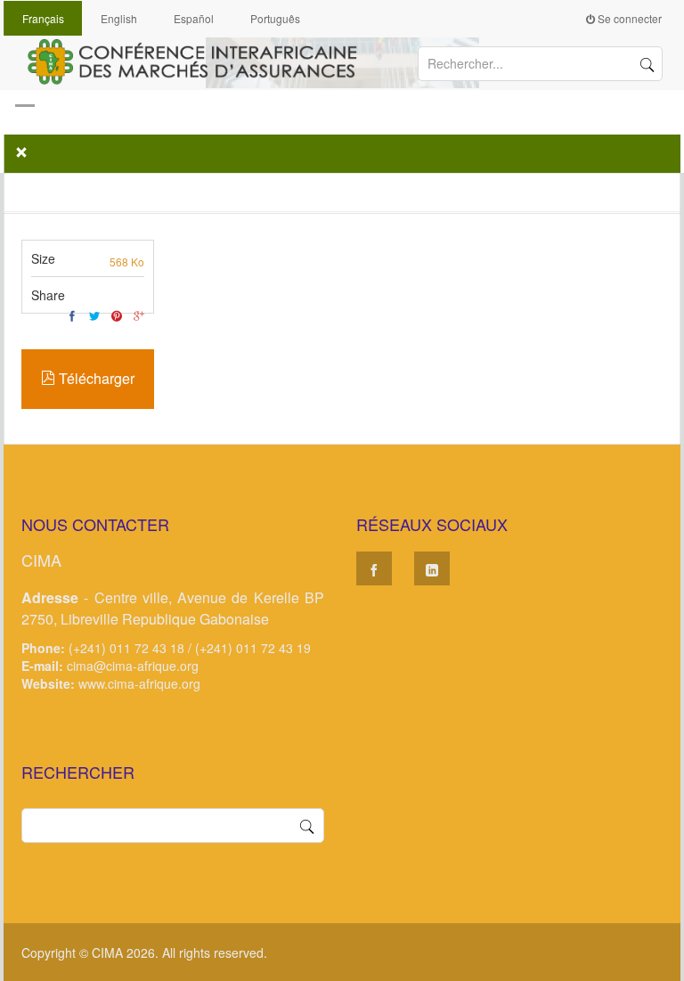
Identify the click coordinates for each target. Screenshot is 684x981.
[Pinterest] (116, 315)
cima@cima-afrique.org (133, 665)
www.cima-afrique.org (139, 683)
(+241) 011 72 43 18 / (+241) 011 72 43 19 (190, 648)
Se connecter (628, 18)
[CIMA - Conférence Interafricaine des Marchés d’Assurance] (200, 60)
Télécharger (94, 378)
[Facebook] (72, 315)
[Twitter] (94, 315)
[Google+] (139, 315)
